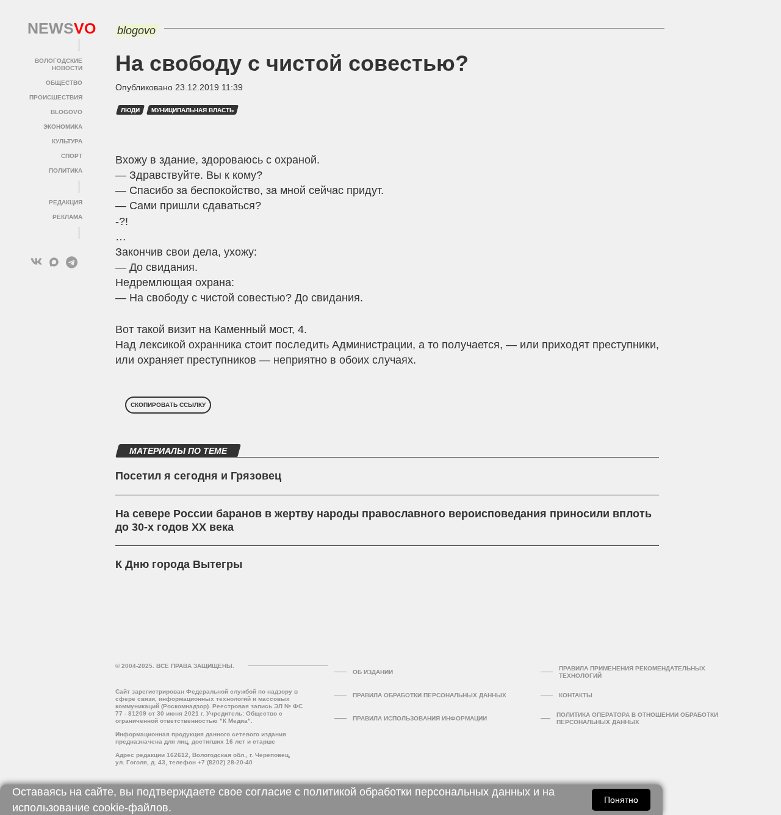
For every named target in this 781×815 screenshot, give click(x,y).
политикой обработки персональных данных (416, 792)
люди (130, 110)
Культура (67, 141)
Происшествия (55, 97)
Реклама (67, 217)
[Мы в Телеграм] (71, 262)
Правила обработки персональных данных (429, 695)
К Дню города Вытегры (178, 564)
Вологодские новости (58, 64)
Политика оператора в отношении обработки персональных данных (637, 718)
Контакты (575, 695)
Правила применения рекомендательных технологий (632, 672)
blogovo (66, 112)
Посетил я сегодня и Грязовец (198, 476)
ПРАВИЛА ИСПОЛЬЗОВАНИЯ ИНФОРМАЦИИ (420, 718)
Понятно (621, 800)
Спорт (71, 156)
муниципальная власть (192, 110)
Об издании (373, 672)
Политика (65, 170)
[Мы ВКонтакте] (36, 262)
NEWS (54, 28)
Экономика (62, 126)
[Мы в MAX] (54, 262)
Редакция (65, 202)
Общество (64, 82)
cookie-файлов (130, 808)
